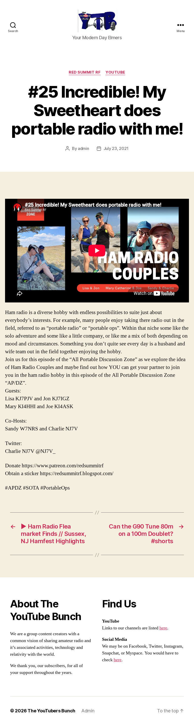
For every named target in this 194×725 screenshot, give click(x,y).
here (163, 628)
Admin (87, 710)
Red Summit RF (85, 72)
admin (83, 148)
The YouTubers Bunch (51, 710)
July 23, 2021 (116, 148)
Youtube (115, 72)
